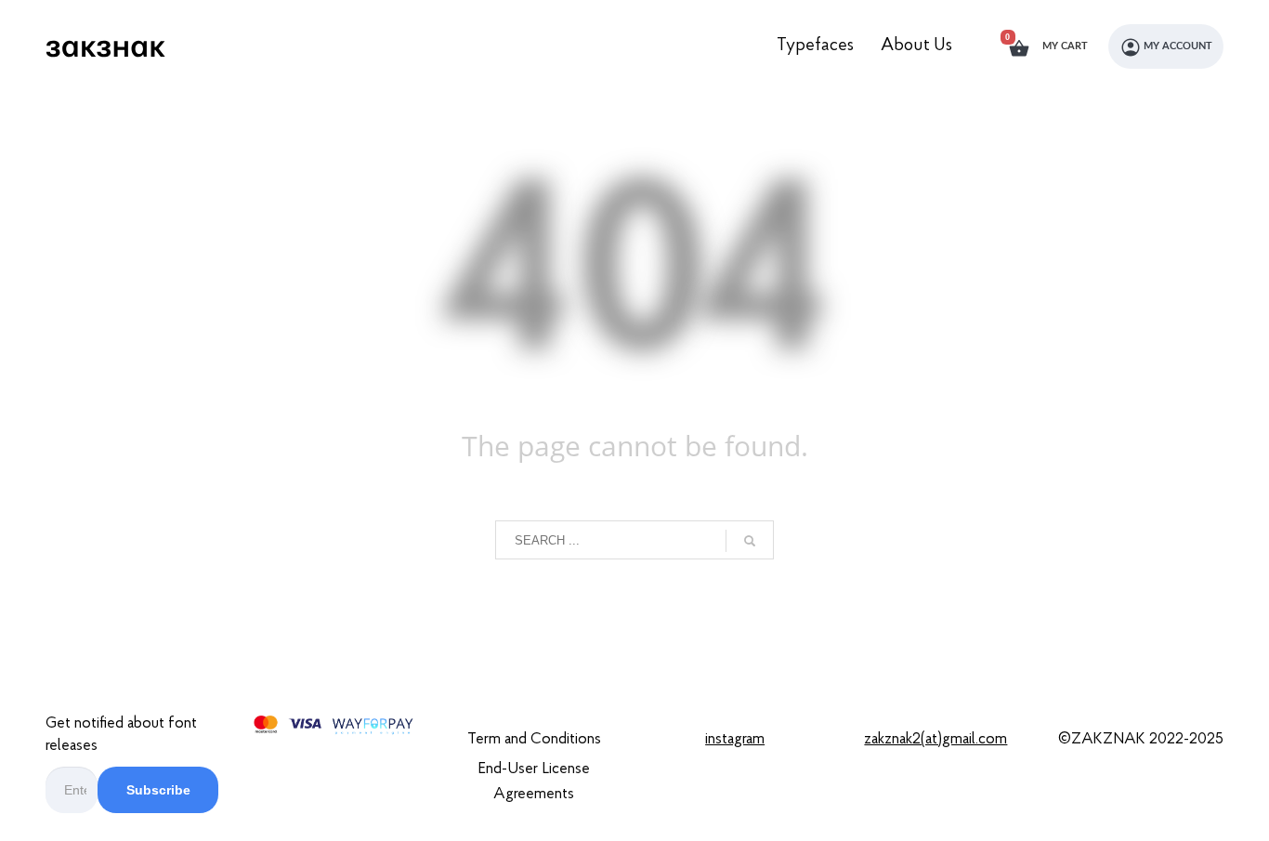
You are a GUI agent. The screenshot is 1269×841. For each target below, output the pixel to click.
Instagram (735, 739)
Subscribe (158, 789)
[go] (750, 540)
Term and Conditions (534, 739)
